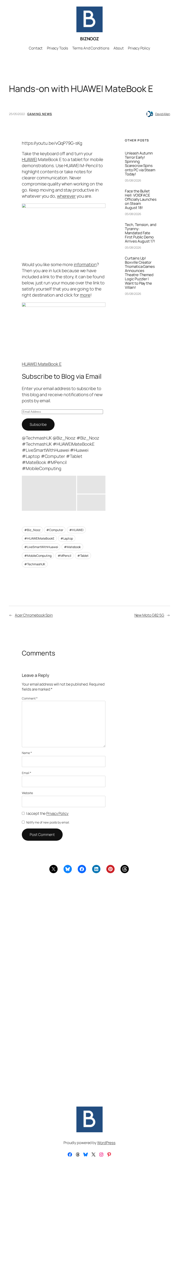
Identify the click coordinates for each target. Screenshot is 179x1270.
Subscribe (38, 424)
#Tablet (83, 556)
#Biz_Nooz (32, 530)
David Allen (162, 114)
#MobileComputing (37, 556)
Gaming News (39, 114)
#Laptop (66, 538)
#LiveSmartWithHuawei (41, 547)
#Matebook (72, 547)
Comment (29, 698)
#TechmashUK (34, 564)
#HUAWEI (76, 530)
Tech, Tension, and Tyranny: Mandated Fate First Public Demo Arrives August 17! (140, 232)
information (85, 264)
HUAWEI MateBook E (41, 364)
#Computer (54, 530)
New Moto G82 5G (149, 615)
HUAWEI (29, 159)
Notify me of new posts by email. (48, 822)
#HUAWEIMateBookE (39, 538)
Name (27, 753)
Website (27, 793)
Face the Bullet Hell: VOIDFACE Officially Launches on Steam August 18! (140, 199)
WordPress (106, 1142)
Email (26, 773)
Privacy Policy (57, 813)
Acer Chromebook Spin (34, 615)
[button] (49, 493)
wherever (66, 196)
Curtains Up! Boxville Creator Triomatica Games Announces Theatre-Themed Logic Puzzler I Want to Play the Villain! (140, 272)
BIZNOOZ (89, 39)
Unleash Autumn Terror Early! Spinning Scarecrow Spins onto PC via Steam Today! (140, 163)
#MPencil (64, 556)
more (85, 295)
